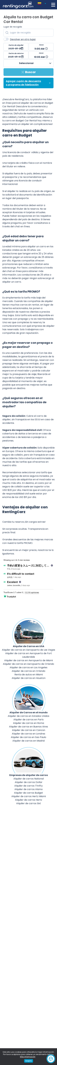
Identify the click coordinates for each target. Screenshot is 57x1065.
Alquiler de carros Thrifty (28, 785)
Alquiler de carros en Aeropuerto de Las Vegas (28, 650)
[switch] (6, 39)
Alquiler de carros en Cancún (28, 730)
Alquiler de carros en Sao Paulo (28, 737)
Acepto (28, 1061)
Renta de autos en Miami (28, 674)
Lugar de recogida (13, 26)
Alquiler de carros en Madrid (28, 740)
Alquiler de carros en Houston (28, 678)
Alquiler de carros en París (28, 719)
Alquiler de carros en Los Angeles (28, 667)
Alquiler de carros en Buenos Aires (28, 726)
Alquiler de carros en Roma (28, 723)
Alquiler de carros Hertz (28, 800)
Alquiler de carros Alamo (28, 789)
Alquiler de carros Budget (28, 792)
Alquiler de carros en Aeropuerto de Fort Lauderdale (28, 655)
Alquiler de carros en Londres (28, 733)
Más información (27, 1056)
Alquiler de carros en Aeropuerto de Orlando (28, 664)
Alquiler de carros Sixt (28, 803)
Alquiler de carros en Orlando (28, 671)
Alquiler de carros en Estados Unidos (28, 716)
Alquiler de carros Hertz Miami (28, 796)
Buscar (30, 72)
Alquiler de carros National (28, 778)
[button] (42, 3)
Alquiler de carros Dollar (28, 782)
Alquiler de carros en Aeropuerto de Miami (28, 660)
